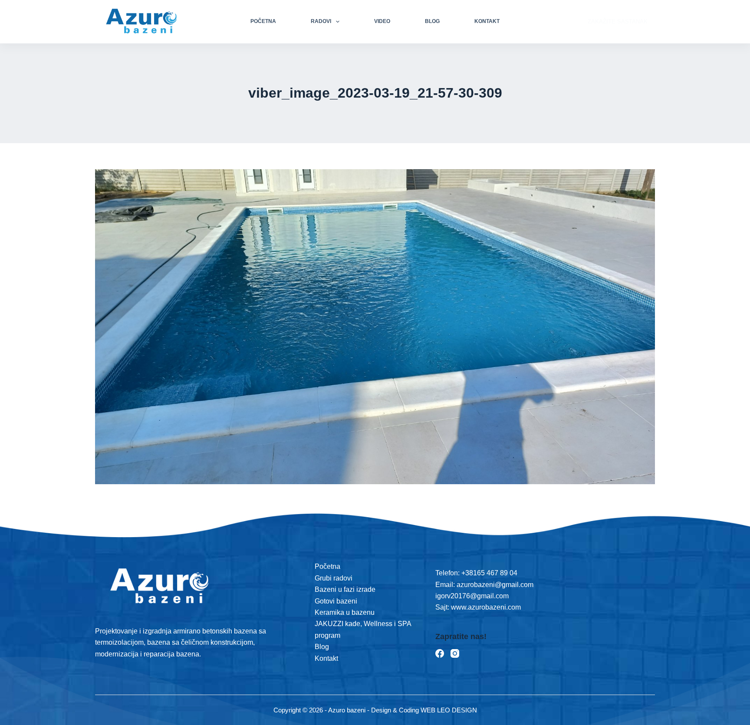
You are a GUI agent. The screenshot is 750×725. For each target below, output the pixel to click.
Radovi (321, 21)
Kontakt (487, 21)
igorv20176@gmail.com (472, 596)
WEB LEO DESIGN (449, 710)
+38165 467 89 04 (489, 573)
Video (382, 21)
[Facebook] (439, 653)
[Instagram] (455, 653)
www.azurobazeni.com (485, 607)
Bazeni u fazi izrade (345, 589)
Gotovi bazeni (336, 601)
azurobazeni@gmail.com (495, 584)
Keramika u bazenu (345, 612)
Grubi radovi (333, 578)
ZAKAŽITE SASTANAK (618, 21)
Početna (263, 21)
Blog (432, 21)
